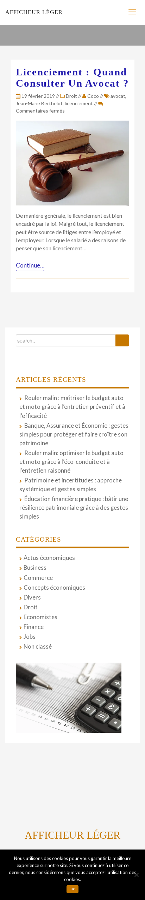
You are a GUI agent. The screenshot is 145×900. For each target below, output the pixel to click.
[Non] (136, 874)
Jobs (30, 636)
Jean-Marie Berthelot (39, 103)
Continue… (30, 265)
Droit (71, 96)
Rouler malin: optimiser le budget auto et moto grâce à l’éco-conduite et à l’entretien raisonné (71, 461)
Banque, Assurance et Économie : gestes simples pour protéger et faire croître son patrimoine (73, 434)
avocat (118, 96)
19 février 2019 (37, 96)
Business (35, 567)
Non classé (38, 646)
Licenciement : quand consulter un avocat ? (72, 77)
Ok (73, 889)
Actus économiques (49, 557)
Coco (93, 96)
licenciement (79, 103)
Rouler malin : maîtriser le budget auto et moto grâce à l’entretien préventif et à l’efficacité (72, 406)
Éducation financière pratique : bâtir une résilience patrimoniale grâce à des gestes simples (73, 507)
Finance (34, 626)
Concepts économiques (54, 587)
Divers (32, 597)
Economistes (40, 617)
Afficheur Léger (34, 12)
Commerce (38, 577)
